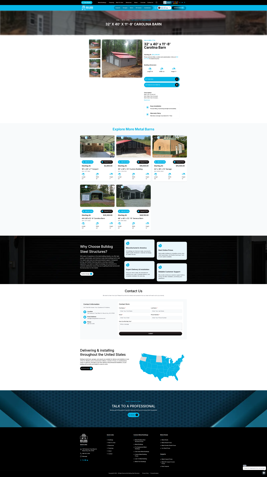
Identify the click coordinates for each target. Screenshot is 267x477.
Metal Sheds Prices (167, 442)
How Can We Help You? (125, 321)
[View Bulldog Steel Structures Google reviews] (175, 2)
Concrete (142, 2)
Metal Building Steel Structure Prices (140, 440)
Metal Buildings (102, 2)
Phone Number (155, 314)
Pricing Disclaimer (154, 473)
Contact (110, 453)
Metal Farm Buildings (140, 461)
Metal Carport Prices (167, 459)
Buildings (110, 440)
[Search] (156, 2)
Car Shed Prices (166, 448)
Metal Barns (126, 20)
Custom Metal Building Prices (141, 455)
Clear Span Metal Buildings (142, 451)
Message (84, 456)
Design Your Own (178, 7)
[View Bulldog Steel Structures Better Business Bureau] (167, 2)
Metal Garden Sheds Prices (169, 445)
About (135, 2)
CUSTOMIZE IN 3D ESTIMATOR (152, 84)
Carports (117, 7)
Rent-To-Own (119, 2)
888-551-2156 (89, 162)
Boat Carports (165, 466)
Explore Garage (85, 274)
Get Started (131, 415)
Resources (128, 2)
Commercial (147, 7)
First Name (122, 308)
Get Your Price (149, 79)
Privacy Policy (145, 473)
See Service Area (85, 368)
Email (121, 314)
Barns (131, 7)
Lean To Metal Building (141, 458)
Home (117, 20)
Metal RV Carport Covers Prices (168, 462)
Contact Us (150, 2)
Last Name (154, 308)
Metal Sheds (165, 440)
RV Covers (138, 7)
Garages (125, 7)
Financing (111, 2)
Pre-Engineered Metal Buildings (141, 447)
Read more (147, 100)
